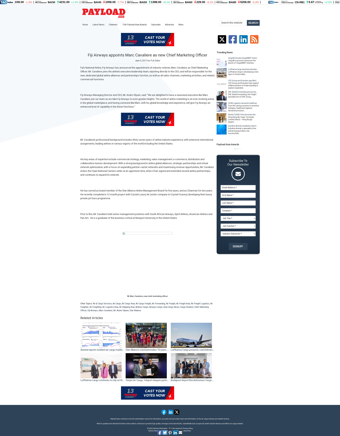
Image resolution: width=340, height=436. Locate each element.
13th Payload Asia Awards (134, 24)
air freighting (95, 307)
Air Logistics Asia (110, 307)
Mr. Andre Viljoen (121, 310)
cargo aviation (186, 307)
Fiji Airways (93, 310)
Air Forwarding (158, 303)
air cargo (117, 303)
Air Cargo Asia (128, 303)
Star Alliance (135, 310)
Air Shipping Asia (127, 307)
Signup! (238, 246)
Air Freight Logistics (200, 303)
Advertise (169, 24)
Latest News (98, 24)
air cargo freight (143, 303)
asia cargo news (171, 307)
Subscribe (156, 24)
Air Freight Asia (183, 303)
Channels (113, 24)
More (181, 24)
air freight (170, 303)
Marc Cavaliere (105, 310)
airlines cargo (141, 307)
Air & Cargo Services (102, 303)
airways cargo (155, 307)
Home (85, 24)
